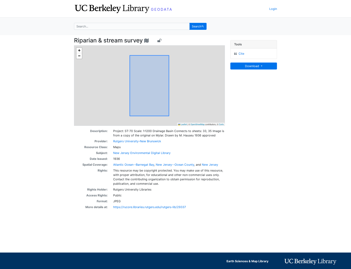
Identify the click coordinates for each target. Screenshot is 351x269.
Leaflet (183, 124)
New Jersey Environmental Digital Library (142, 153)
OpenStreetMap (197, 124)
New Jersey (210, 164)
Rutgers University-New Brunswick (137, 141)
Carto (221, 124)
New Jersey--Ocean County (175, 164)
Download (252, 66)
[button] (79, 50)
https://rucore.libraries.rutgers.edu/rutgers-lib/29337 (149, 207)
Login (273, 9)
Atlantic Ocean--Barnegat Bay (133, 164)
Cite (241, 53)
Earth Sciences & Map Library (247, 261)
